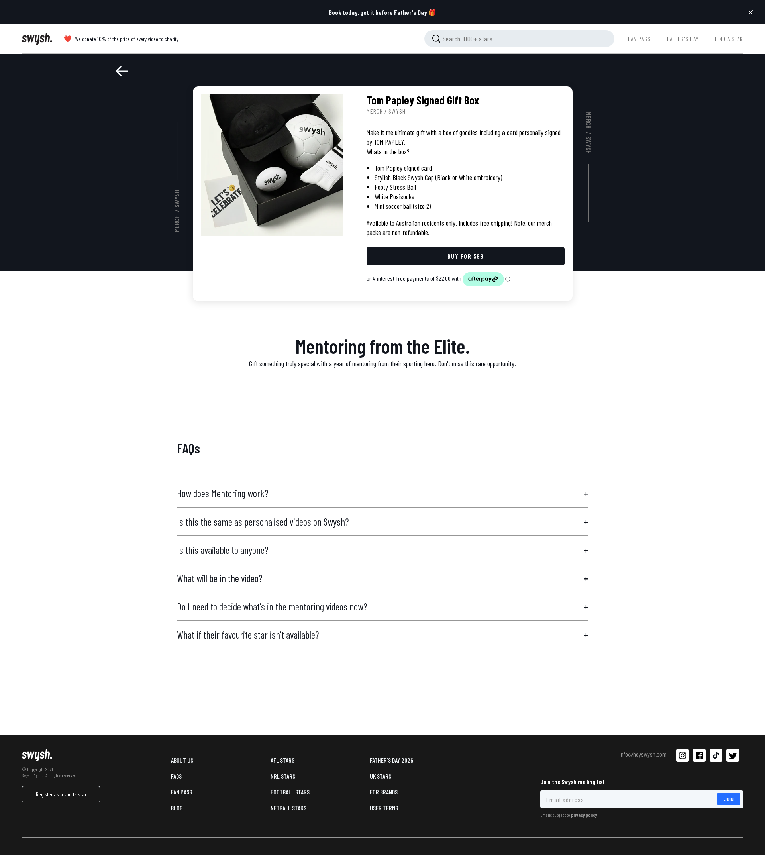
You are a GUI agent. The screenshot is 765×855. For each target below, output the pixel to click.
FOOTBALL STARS (290, 792)
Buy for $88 (465, 256)
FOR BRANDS (384, 792)
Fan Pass (181, 792)
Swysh (177, 199)
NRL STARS (283, 776)
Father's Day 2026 (391, 760)
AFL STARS (282, 760)
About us (182, 760)
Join (729, 799)
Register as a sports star (61, 794)
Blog (177, 808)
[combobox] (519, 38)
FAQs (176, 776)
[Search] (436, 38)
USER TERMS (384, 808)
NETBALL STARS (288, 808)
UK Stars (380, 776)
